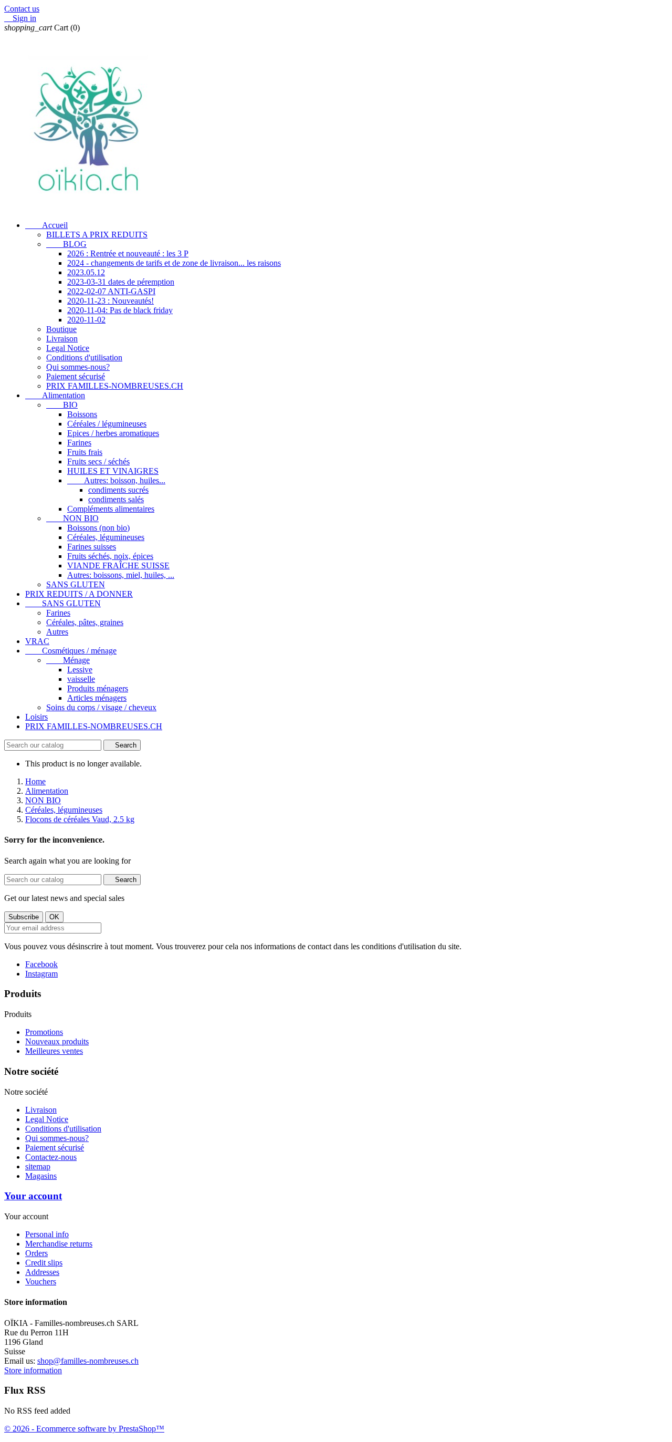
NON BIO (72, 518)
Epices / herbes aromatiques (113, 433)
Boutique (61, 329)
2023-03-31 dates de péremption (120, 281)
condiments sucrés (118, 489)
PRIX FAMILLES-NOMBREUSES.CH (114, 385)
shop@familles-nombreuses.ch (88, 1360)
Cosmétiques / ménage (71, 650)
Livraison (62, 338)
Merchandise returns (58, 1243)
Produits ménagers (97, 688)
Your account (33, 1195)
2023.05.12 (86, 272)
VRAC (37, 641)
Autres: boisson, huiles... (116, 480)
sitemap (37, 1166)
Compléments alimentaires (110, 508)
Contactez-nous (51, 1157)
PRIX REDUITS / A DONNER (79, 593)
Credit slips (43, 1262)
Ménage (68, 660)
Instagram (41, 973)
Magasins (41, 1175)
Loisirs (36, 716)
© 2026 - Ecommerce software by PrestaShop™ (84, 1428)
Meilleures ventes (54, 1050)
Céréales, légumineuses (105, 537)
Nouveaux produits (57, 1041)
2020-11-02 (86, 319)
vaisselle (81, 679)
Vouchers (40, 1281)
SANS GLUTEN (75, 584)
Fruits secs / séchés (98, 461)
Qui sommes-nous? (78, 366)
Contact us (21, 8)
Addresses (42, 1272)
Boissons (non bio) (98, 527)
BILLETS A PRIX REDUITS (97, 234)
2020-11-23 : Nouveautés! (110, 300)
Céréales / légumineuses (106, 423)
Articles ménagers (97, 697)
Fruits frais (84, 452)
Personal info (47, 1234)
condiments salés (116, 499)
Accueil (46, 225)
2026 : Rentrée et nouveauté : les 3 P (127, 253)
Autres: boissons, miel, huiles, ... (120, 574)
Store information (33, 1370)
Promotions (44, 1032)
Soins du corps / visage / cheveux (101, 707)
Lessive (79, 669)
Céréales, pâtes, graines (84, 622)
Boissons (82, 414)
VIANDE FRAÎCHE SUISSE (118, 565)
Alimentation (55, 395)
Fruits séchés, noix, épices (110, 556)
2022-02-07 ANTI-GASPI (111, 291)
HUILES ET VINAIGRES (113, 470)
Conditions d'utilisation (84, 357)
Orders (36, 1253)
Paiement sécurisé (75, 376)
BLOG (66, 244)
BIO (62, 404)
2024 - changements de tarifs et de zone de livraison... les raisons (174, 262)
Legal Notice (67, 348)
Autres (57, 631)
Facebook (41, 964)
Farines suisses (91, 546)
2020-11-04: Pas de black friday (120, 310)
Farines (79, 442)
